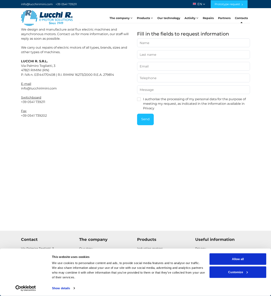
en (200, 3)
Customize (235, 272)
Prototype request (228, 4)
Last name (148, 54)
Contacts (241, 18)
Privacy (148, 108)
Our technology (168, 18)
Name (144, 43)
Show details (61, 288)
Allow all (238, 259)
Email (144, 66)
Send (145, 119)
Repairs (208, 18)
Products (144, 18)
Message (147, 89)
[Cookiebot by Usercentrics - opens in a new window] (25, 288)
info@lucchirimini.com (37, 4)
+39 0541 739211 (66, 4)
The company (120, 18)
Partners (224, 18)
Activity (190, 18)
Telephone (148, 78)
